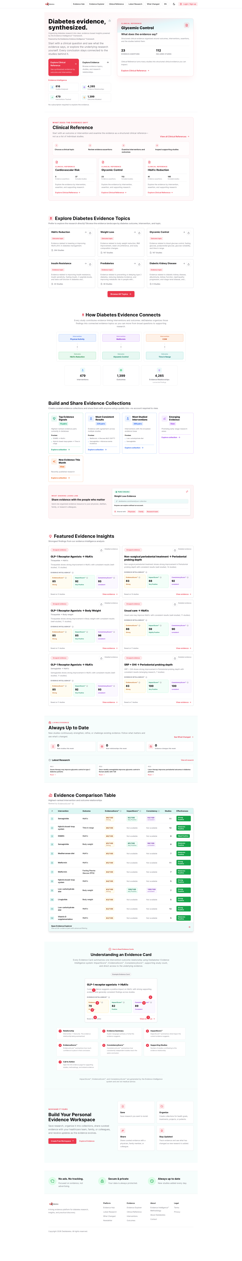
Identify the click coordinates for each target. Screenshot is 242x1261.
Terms (176, 1207)
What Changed (109, 1216)
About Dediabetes (157, 1215)
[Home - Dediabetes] (49, 4)
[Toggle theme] (174, 4)
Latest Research (110, 1212)
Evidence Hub (109, 1207)
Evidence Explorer (134, 1207)
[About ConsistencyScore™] (114, 578)
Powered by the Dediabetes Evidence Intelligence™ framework (71, 39)
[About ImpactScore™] (87, 578)
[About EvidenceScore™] (66, 578)
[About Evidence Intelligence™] (73, 573)
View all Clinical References (173, 136)
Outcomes (131, 1220)
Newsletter (107, 1220)
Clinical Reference (134, 1212)
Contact (153, 1219)
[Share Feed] (109, 20)
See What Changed (182, 737)
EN (165, 4)
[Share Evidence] (101, 550)
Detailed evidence (111, 549)
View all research (187, 760)
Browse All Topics (119, 294)
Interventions (132, 1216)
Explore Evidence (86, 1141)
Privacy (177, 1212)
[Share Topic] (90, 233)
